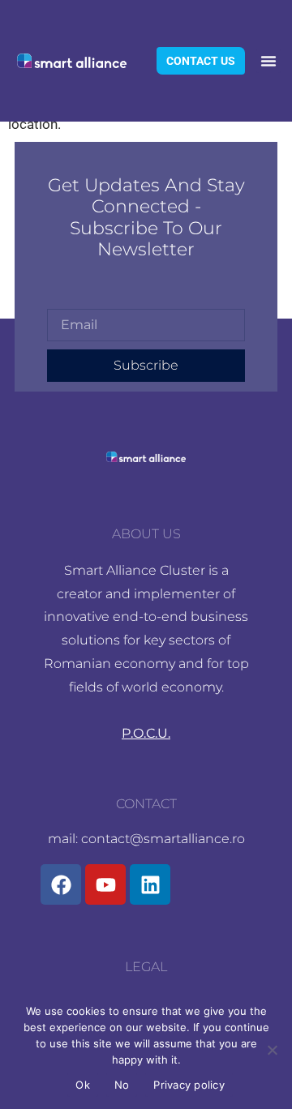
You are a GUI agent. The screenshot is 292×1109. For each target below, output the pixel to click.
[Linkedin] (150, 884)
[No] (272, 1050)
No (122, 1084)
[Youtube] (105, 884)
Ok (82, 1084)
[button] (268, 61)
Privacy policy (189, 1084)
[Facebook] (61, 884)
